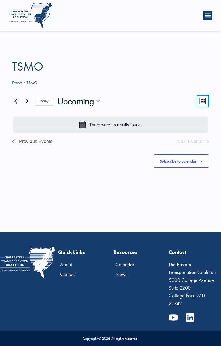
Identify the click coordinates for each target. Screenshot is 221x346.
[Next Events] (26, 101)
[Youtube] (173, 317)
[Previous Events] (15, 101)
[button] (207, 15)
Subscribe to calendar (178, 161)
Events (17, 82)
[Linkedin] (190, 317)
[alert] (110, 125)
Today (44, 100)
